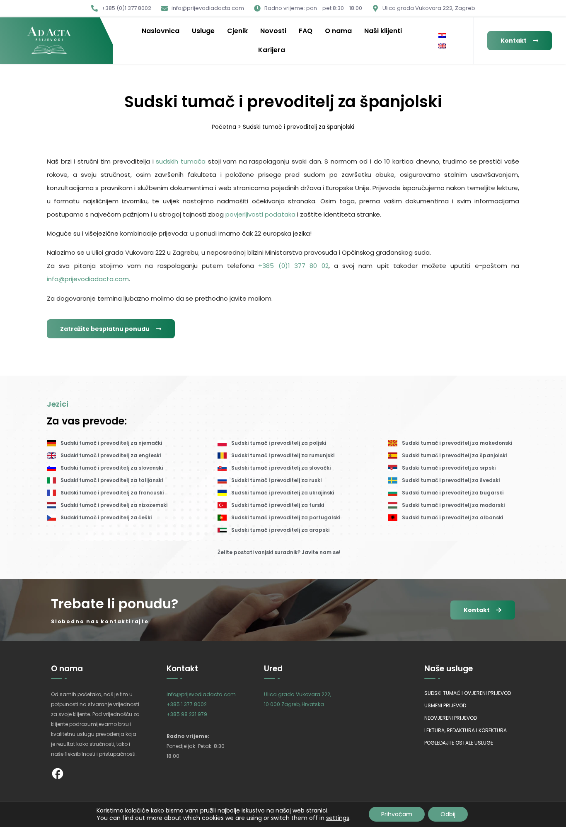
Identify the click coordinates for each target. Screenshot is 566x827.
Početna (224, 127)
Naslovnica (160, 31)
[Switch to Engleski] (442, 46)
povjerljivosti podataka (260, 214)
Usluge (203, 31)
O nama (338, 31)
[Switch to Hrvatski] (442, 35)
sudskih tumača (181, 161)
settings (337, 818)
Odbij (447, 814)
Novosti (273, 31)
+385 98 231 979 (187, 714)
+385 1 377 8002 (187, 704)
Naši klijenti (383, 31)
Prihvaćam (396, 814)
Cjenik (237, 31)
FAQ (305, 31)
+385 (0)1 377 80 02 (293, 265)
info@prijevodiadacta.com (88, 279)
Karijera (271, 50)
